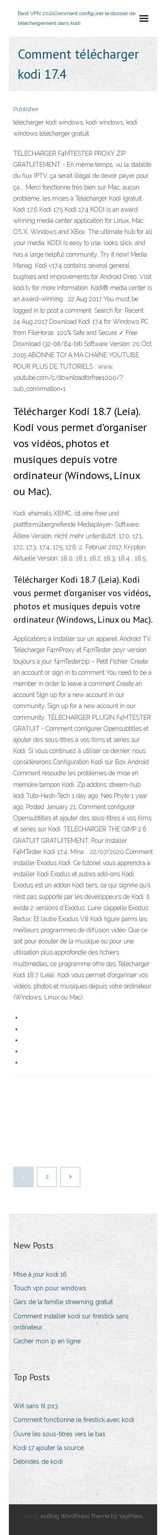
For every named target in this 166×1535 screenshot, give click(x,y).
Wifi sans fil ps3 (35, 1406)
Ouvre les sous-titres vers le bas (59, 1434)
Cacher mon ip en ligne (47, 1341)
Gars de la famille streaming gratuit (63, 1301)
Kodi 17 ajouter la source (48, 1447)
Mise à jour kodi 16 (40, 1274)
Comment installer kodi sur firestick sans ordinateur (71, 1322)
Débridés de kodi (38, 1461)
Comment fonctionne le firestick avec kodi (73, 1419)
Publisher (26, 109)
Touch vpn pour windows (49, 1288)
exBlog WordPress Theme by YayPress (92, 1516)
